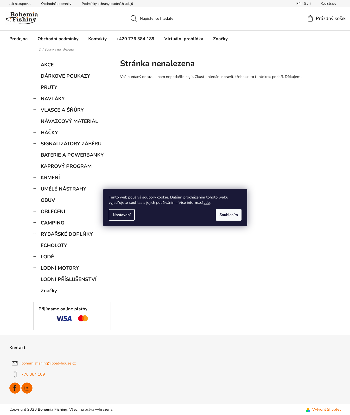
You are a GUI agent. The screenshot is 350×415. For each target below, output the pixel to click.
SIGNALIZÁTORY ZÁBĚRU (71, 143)
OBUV (48, 200)
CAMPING (52, 222)
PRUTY (49, 87)
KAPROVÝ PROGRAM (66, 166)
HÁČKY (49, 132)
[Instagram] (26, 388)
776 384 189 (33, 374)
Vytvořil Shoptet (326, 409)
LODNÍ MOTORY (60, 268)
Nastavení (122, 214)
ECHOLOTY (54, 245)
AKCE (47, 64)
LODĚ (47, 256)
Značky (49, 290)
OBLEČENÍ (53, 211)
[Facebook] (14, 388)
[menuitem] (18, 39)
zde (207, 202)
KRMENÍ (50, 177)
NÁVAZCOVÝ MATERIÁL (69, 121)
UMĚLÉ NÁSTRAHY (63, 188)
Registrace (328, 3)
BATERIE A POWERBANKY (72, 155)
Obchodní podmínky (56, 3)
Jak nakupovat (20, 3)
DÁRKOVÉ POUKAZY (65, 76)
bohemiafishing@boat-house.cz (48, 363)
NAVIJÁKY (53, 98)
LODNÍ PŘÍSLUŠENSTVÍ (68, 279)
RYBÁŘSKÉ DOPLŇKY (67, 234)
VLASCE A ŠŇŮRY (62, 110)
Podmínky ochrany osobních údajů (107, 3)
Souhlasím (228, 214)
